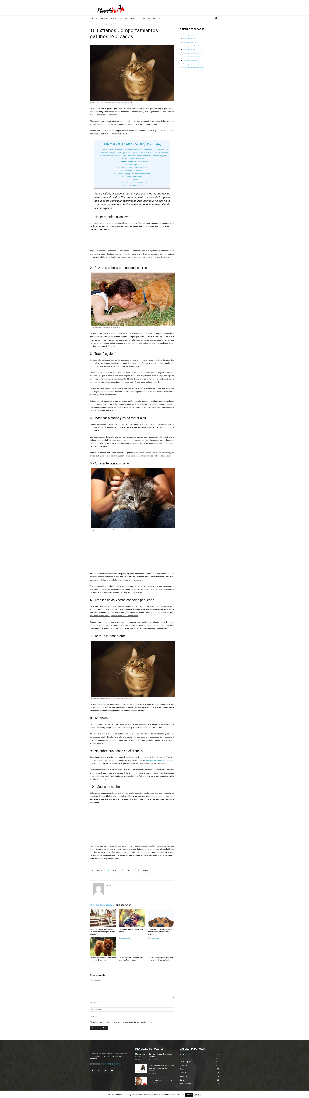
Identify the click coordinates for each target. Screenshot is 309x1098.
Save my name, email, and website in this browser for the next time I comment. (123, 1022)
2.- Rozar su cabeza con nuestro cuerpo (132, 162)
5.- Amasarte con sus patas (132, 171)
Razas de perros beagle (189, 38)
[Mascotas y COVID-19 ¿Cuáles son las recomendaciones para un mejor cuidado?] (103, 918)
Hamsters (134, 18)
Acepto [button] (189, 1095)
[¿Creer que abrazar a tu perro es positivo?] (132, 918)
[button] (216, 18)
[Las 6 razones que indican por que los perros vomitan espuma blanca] (141, 1068)
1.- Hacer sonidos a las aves (132, 159)
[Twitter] (105, 1070)
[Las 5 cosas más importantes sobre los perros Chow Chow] (103, 946)
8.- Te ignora (132, 180)
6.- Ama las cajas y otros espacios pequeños (132, 174)
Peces (166, 18)
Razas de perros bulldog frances (192, 56)
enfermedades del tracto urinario (159, 760)
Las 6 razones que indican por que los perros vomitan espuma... (161, 1068)
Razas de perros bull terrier (190, 42)
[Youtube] (112, 1070)
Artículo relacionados (102, 905)
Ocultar (152, 144)
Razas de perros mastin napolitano (192, 64)
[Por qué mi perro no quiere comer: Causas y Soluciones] (141, 1081)
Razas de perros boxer (189, 49)
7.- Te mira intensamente (132, 177)
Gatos (113, 18)
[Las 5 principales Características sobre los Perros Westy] (132, 946)
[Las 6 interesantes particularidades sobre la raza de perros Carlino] (161, 946)
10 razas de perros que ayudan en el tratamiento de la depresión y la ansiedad (161, 931)
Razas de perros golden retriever (192, 45)
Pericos (156, 18)
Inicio (94, 18)
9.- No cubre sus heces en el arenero (132, 183)
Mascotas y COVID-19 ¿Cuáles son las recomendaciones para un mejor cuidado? (103, 931)
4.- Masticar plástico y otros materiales (132, 168)
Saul (109, 885)
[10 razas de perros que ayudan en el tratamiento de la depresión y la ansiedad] (161, 918)
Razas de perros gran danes (190, 60)
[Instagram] (99, 1070)
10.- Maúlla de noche (132, 186)
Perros (103, 18)
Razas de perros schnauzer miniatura (193, 67)
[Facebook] (92, 1070)
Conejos (123, 18)
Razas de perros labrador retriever (192, 53)
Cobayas (146, 18)
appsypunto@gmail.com (110, 1064)
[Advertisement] (132, 239)
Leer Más (197, 1095)
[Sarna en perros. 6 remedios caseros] (141, 1057)
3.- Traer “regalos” (132, 165)
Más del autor (123, 905)
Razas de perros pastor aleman (191, 35)
